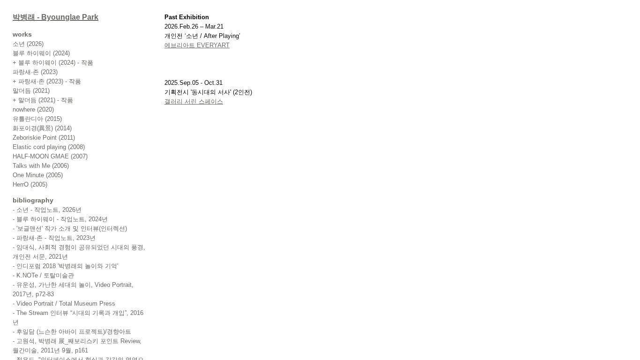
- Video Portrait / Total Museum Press (64, 303)
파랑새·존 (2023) (35, 71)
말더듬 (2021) (31, 90)
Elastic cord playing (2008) (49, 146)
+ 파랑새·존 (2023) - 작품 (47, 81)
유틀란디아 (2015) (37, 118)
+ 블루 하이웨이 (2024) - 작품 (53, 62)
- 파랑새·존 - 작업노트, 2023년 (54, 237)
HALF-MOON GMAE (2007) (50, 156)
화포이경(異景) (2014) (42, 128)
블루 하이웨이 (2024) (41, 53)
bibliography (33, 200)
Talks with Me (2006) (41, 165)
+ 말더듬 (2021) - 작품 (43, 100)
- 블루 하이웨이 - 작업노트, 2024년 (60, 219)
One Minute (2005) (38, 175)
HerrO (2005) (30, 184)
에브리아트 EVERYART (197, 45)
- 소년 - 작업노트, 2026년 (47, 209)
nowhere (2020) (33, 109)
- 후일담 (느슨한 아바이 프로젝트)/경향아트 (72, 331)
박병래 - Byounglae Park (55, 17)
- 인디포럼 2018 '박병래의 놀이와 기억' (65, 266)
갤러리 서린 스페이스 (193, 101)
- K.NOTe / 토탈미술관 (43, 275)
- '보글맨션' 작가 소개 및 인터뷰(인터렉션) (70, 228)
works (22, 34)
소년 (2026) (28, 43)
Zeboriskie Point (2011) (44, 137)
